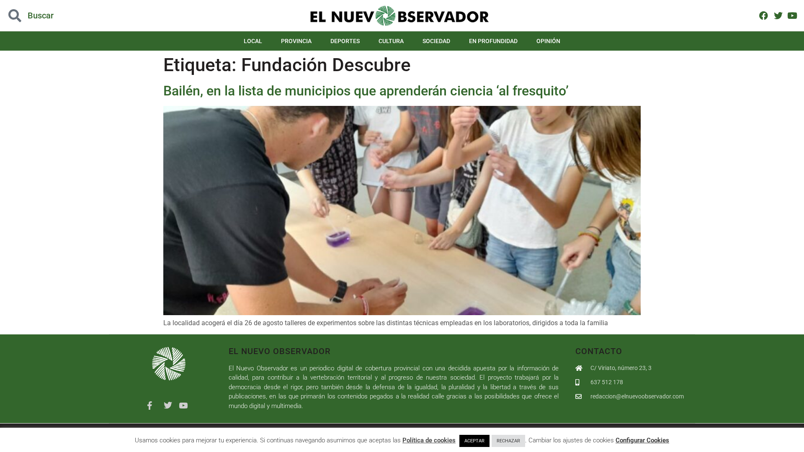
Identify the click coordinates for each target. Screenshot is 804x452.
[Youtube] (792, 15)
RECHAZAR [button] (508, 441)
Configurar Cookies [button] (642, 440)
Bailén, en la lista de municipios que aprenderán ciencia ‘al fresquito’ (366, 91)
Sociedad (436, 41)
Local (253, 41)
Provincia (296, 41)
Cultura (391, 41)
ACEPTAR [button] (474, 441)
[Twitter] (778, 15)
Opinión (548, 41)
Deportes (345, 41)
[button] (80, 15)
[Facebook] (764, 15)
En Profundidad (493, 41)
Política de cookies (429, 440)
